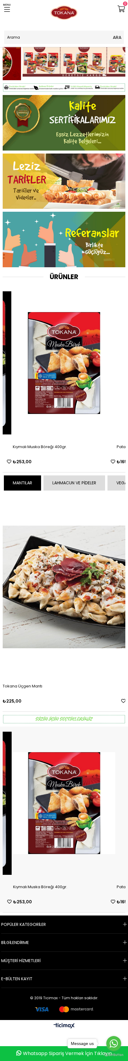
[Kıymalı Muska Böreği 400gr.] (64, 799)
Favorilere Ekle (17, 458)
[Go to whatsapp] (113, 1043)
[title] (64, 84)
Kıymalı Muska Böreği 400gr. (40, 883)
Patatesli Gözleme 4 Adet (45, 443)
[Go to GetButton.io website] (113, 1055)
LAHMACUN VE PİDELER (74, 479)
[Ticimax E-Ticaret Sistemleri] (64, 1022)
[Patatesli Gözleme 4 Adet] (72, 359)
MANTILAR (22, 479)
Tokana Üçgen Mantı (22, 682)
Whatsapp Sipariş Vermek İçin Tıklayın (67, 1053)
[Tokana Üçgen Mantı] (64, 583)
